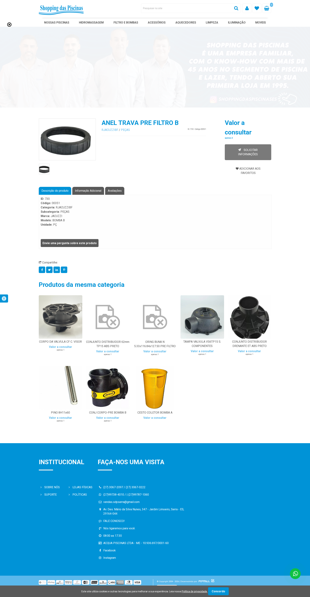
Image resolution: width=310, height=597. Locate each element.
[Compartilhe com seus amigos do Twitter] (49, 270)
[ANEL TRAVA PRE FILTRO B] (67, 139)
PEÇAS (125, 130)
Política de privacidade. (195, 591)
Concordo (218, 591)
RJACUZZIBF (110, 130)
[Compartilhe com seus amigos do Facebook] (42, 270)
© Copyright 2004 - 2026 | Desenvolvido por (177, 581)
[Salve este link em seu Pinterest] (64, 270)
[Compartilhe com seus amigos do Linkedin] (57, 270)
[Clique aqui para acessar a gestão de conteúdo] (212, 581)
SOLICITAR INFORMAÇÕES (248, 152)
